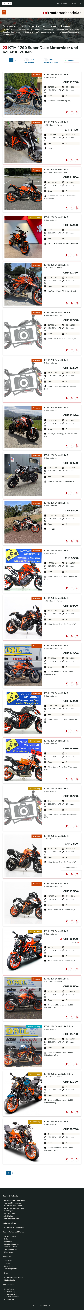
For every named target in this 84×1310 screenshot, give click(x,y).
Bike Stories (8, 1252)
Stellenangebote (10, 1269)
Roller (6, 1239)
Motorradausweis (10, 1294)
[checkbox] (26, 59)
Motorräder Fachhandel (13, 1205)
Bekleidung (8, 1266)
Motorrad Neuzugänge (12, 1203)
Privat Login (76, 3)
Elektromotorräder (11, 1249)
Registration (62, 3)
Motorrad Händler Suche (13, 1277)
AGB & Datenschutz (11, 1297)
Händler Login (9, 1280)
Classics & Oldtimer (11, 1247)
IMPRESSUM (9, 1299)
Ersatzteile (8, 1261)
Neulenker (8, 1241)
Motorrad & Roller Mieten (14, 1227)
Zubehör (7, 1263)
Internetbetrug (9, 1291)
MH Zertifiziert (9, 1213)
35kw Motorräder (10, 1236)
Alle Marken (8, 1216)
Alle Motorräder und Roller (14, 1200)
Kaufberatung (9, 1289)
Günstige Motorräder (12, 1244)
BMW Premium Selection (14, 1208)
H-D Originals (9, 1211)
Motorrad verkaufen (11, 1219)
